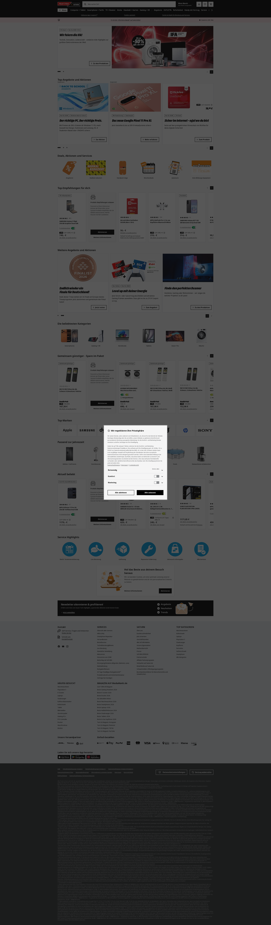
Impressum (124, 465)
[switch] (156, 476)
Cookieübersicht (134, 465)
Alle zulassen (150, 492)
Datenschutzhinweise (114, 465)
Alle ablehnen (121, 492)
